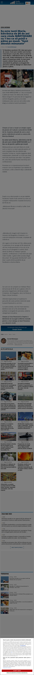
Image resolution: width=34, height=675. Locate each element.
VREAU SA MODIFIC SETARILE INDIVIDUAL (17, 672)
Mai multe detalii (23, 645)
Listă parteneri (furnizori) (7, 667)
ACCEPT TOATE (17, 670)
